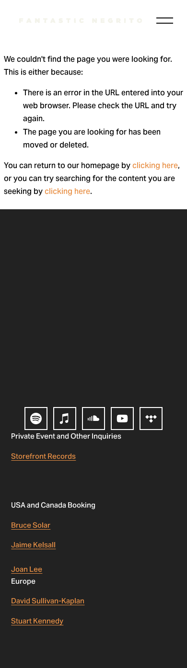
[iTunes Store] (64, 418)
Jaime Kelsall (33, 544)
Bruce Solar (30, 525)
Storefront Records (43, 456)
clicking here (155, 165)
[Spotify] (35, 418)
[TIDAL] (151, 418)
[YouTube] (122, 418)
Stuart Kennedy (37, 620)
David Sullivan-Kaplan (47, 600)
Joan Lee (26, 569)
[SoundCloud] (93, 418)
